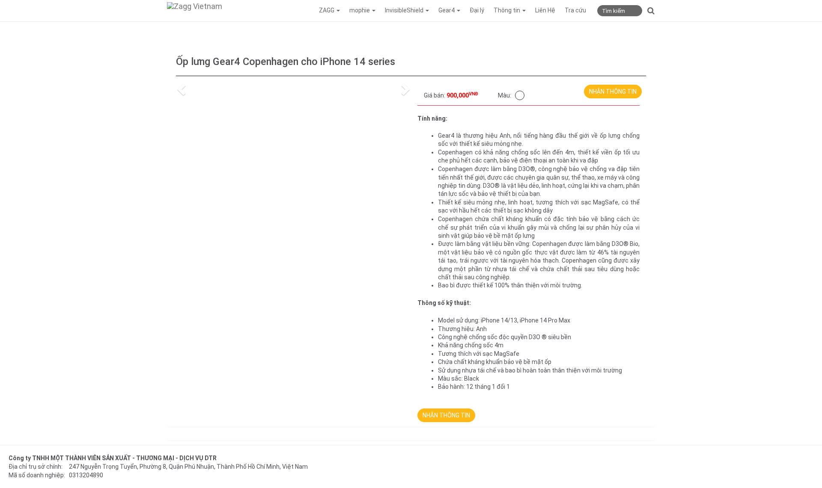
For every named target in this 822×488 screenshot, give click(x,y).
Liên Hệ (545, 10)
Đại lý (477, 10)
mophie (360, 10)
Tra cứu (575, 10)
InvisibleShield (405, 10)
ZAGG (327, 10)
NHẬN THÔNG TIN (613, 91)
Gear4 (447, 10)
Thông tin (507, 10)
